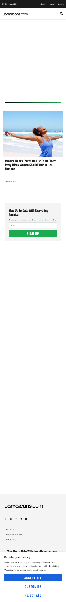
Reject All (33, 595)
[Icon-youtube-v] (26, 519)
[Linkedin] (21, 519)
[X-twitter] (11, 519)
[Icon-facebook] (6, 519)
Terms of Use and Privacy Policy (43, 220)
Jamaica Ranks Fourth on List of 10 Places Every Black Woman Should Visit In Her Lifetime (30, 164)
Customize (33, 586)
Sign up (33, 233)
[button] (51, 13)
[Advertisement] (33, 62)
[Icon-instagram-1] (16, 519)
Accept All (33, 577)
